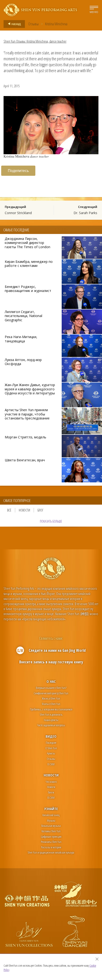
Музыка (51, 820)
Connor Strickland (18, 213)
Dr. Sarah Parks (85, 213)
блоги (51, 792)
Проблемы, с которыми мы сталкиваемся (51, 709)
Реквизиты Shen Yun (51, 842)
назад (16, 23)
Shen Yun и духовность (51, 714)
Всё (9, 510)
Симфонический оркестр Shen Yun (51, 693)
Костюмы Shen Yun (51, 831)
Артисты (51, 753)
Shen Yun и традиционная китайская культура (51, 852)
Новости (24, 510)
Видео (51, 736)
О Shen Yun (51, 748)
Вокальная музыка (51, 826)
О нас (51, 681)
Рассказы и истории (51, 847)
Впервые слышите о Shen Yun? (51, 688)
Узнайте (51, 808)
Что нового (51, 782)
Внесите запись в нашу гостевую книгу (51, 662)
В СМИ (51, 764)
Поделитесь (18, 170)
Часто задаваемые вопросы (51, 725)
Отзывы (33, 23)
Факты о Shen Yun (51, 704)
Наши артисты (51, 720)
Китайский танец (51, 815)
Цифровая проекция (51, 836)
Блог (40, 510)
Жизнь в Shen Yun (51, 698)
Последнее (51, 742)
